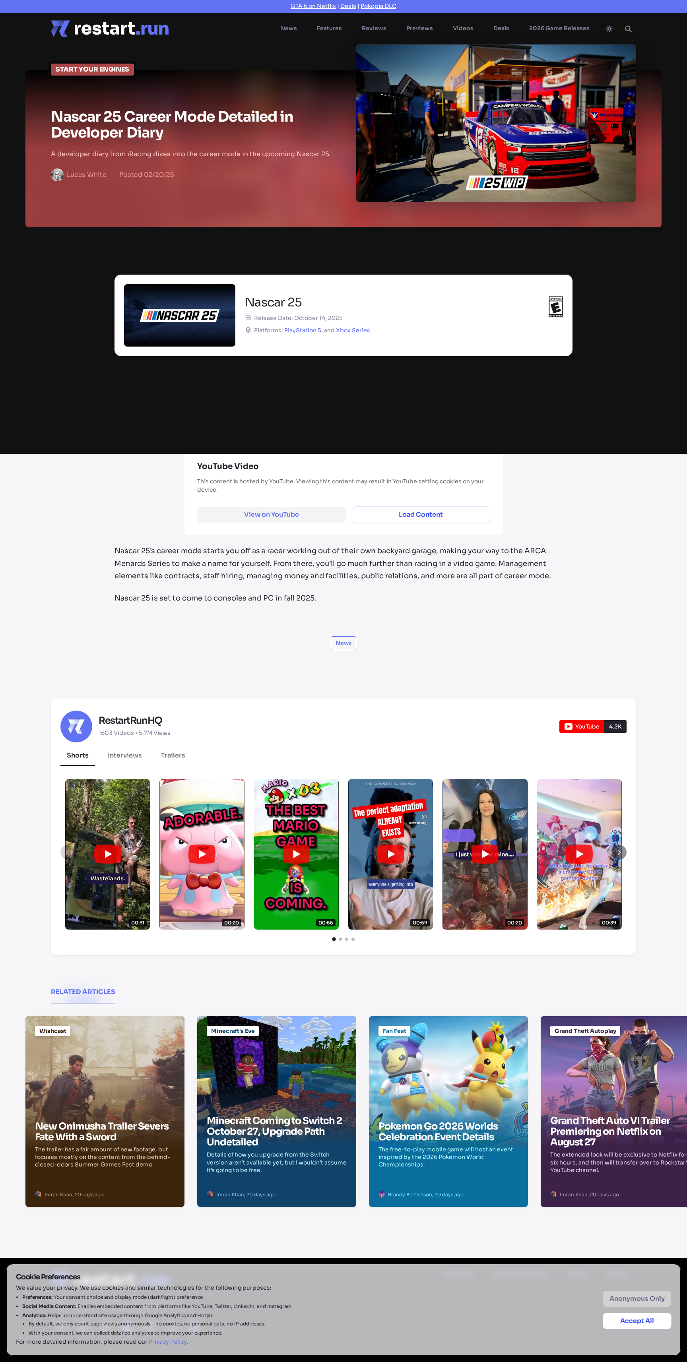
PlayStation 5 (302, 330)
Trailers (173, 755)
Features (329, 28)
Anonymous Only (637, 1298)
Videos (463, 28)
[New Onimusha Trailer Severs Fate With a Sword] (104, 1056)
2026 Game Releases (559, 28)
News (288, 28)
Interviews (125, 755)
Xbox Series (353, 330)
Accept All (637, 1321)
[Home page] (110, 28)
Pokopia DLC (378, 6)
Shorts (78, 755)
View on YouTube (271, 514)
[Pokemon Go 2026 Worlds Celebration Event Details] (448, 1056)
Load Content (421, 514)
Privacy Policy (167, 1341)
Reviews (374, 28)
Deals (348, 6)
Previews (419, 28)
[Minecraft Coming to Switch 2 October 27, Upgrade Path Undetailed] (276, 1056)
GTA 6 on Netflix (313, 6)
